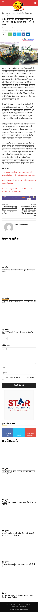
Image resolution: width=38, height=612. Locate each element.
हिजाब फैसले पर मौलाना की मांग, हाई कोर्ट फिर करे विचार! (18, 270)
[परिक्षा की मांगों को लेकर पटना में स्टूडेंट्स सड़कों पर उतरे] (19, 285)
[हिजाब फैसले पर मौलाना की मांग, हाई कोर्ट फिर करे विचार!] (19, 254)
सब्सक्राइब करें (30, 428)
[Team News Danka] (8, 227)
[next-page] (6, 338)
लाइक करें (8, 428)
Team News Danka (8, 28)
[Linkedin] (28, 34)
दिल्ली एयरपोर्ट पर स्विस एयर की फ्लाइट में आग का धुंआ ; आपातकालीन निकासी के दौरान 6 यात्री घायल (28, 211)
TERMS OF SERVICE (10, 604)
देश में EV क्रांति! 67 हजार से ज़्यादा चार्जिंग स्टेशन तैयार (18, 333)
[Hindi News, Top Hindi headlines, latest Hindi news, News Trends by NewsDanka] (18, 6)
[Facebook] (23, 34)
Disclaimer (29, 604)
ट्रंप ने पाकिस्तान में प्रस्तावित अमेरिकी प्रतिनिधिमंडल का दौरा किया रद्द (19, 182)
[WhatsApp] (10, 34)
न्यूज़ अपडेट (7, 13)
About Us (15, 606)
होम (3, 13)
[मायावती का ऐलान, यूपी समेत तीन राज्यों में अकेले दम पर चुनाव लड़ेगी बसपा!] (19, 517)
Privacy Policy (20, 604)
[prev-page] (3, 338)
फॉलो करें (19, 428)
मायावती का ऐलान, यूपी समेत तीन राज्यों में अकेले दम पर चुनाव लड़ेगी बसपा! (18, 534)
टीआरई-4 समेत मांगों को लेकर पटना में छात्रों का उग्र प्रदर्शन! (19, 503)
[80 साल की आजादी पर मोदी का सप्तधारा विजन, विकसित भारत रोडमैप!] (19, 580)
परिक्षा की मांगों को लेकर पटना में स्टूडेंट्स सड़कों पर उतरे (18, 301)
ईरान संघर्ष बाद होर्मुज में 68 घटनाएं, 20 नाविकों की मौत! (19, 565)
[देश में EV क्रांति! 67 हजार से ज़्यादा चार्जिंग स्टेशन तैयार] (19, 316)
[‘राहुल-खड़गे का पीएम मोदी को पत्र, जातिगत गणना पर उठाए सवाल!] (19, 455)
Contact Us (22, 606)
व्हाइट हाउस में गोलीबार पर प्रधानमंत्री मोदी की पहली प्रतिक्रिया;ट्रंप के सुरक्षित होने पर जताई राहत (18, 174)
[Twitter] (19, 34)
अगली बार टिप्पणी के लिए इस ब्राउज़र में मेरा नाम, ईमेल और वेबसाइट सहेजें (18, 379)
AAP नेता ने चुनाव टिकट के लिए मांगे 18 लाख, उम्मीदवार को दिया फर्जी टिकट (17, 190)
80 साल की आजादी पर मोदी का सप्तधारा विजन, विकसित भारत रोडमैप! (18, 596)
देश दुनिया (5, 267)
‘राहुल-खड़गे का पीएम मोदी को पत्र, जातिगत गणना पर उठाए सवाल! (18, 472)
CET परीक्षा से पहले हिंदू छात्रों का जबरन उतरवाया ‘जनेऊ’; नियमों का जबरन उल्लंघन (9, 210)
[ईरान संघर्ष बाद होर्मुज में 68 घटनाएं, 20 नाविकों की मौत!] (19, 549)
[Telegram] (14, 34)
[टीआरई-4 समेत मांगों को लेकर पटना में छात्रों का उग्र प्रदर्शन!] (19, 486)
